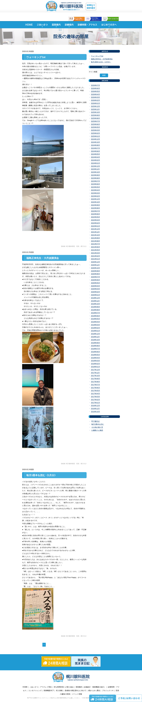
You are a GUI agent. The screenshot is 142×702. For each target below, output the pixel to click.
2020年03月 (95, 289)
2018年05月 (95, 355)
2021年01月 (95, 259)
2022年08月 (95, 208)
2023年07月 (95, 181)
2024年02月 (95, 160)
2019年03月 (95, 325)
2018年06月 (95, 352)
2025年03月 (95, 130)
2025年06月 (95, 124)
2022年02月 (95, 223)
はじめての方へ (109, 25)
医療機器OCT (49, 690)
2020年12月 (95, 262)
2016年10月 (95, 411)
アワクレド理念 (46, 687)
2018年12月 (95, 334)
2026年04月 (95, 94)
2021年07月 (95, 244)
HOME (29, 25)
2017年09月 (95, 379)
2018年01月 (95, 367)
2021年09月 (95, 238)
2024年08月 (95, 145)
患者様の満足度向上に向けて (75, 690)
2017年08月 (95, 382)
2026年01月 (95, 103)
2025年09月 (95, 115)
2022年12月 (95, 199)
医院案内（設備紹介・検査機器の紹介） (91, 687)
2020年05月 (95, 283)
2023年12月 (95, 166)
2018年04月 (95, 358)
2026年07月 (95, 85)
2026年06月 (95, 88)
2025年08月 (95, 118)
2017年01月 (95, 403)
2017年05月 (95, 390)
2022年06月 (95, 214)
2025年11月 (95, 109)
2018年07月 (95, 349)
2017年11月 (95, 373)
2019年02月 (95, 328)
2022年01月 (95, 226)
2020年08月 (95, 274)
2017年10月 (95, 376)
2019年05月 (95, 319)
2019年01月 (95, 331)
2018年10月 (95, 340)
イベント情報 (77, 694)
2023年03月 (95, 193)
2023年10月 (95, 172)
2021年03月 (95, 253)
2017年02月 (95, 400)
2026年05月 (95, 91)
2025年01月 (95, 136)
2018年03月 (95, 361)
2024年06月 (95, 151)
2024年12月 (95, 139)
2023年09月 (95, 175)
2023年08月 (95, 178)
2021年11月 (95, 232)
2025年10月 (95, 112)
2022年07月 (95, 211)
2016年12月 (95, 405)
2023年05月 (95, 187)
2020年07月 (95, 277)
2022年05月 (95, 217)
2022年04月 (95, 220)
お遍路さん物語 (97, 430)
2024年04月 (95, 157)
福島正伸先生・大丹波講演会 (42, 258)
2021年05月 (95, 250)
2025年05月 (95, 127)
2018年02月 (95, 364)
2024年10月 (95, 142)
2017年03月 (95, 397)
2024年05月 (95, 154)
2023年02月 (95, 196)
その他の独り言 (97, 427)
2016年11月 (95, 408)
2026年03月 (95, 97)
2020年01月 (95, 295)
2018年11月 (95, 337)
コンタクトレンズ (35, 690)
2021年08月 (95, 241)
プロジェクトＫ (108, 690)
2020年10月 (95, 268)
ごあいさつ (42, 25)
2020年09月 (95, 271)
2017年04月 (95, 393)
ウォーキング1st (35, 57)
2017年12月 (95, 370)
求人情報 (59, 690)
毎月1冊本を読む (97, 424)
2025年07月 (95, 121)
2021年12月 (95, 229)
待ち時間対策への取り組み (64, 687)
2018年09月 (95, 343)
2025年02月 (95, 133)
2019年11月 (95, 301)
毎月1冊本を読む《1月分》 (41, 475)
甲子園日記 (95, 421)
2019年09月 (95, 307)
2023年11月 (95, 169)
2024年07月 (95, 148)
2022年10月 (95, 202)
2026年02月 (95, 100)
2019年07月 (95, 313)
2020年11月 (95, 265)
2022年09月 (95, 205)
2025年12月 (95, 106)
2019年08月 (95, 310)
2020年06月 (95, 280)
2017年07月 (95, 385)
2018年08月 (95, 346)
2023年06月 (95, 184)
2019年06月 (95, 316)
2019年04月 (95, 322)
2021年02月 (95, 256)
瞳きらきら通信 (94, 690)
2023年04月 (95, 190)
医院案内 (56, 25)
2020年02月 (95, 292)
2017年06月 (95, 388)
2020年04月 (95, 286)
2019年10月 (95, 304)
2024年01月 (95, 163)
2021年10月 (95, 235)
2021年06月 (95, 247)
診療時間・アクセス (87, 25)
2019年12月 (95, 298)
